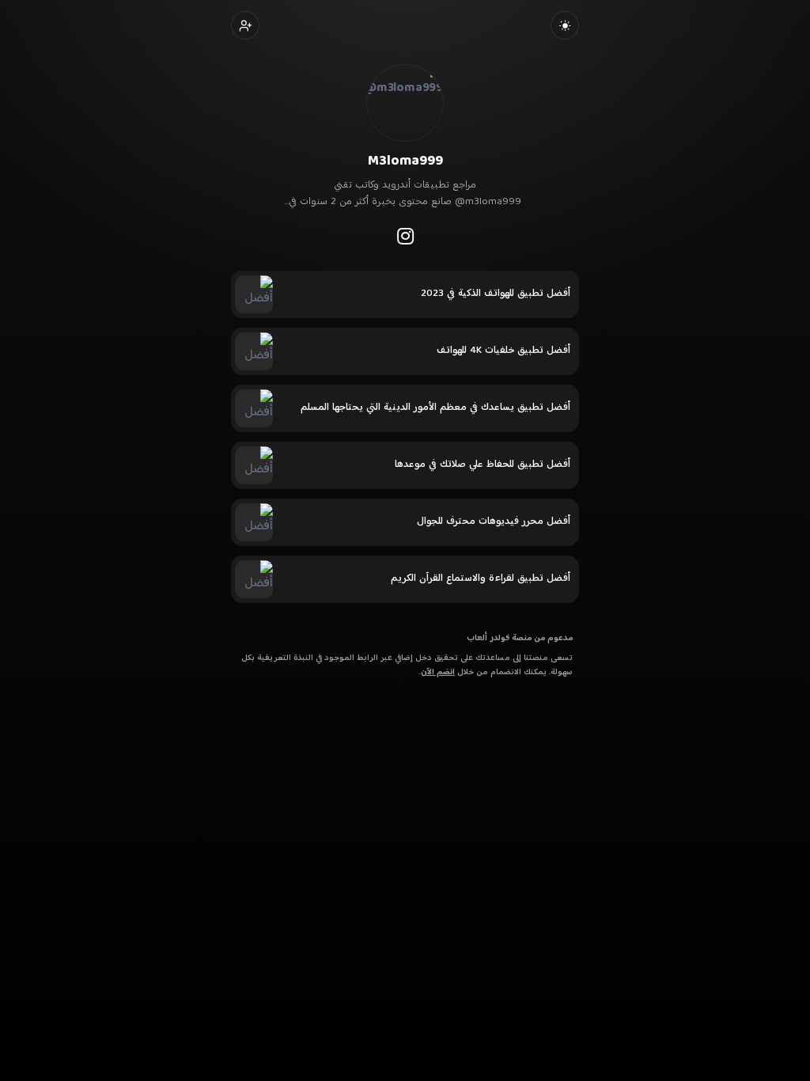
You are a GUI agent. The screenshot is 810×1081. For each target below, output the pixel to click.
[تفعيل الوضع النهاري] (565, 25)
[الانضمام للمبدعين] (245, 25)
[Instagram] (405, 235)
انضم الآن (438, 672)
